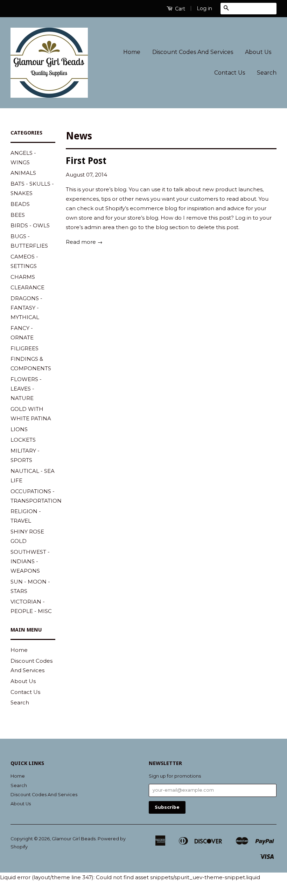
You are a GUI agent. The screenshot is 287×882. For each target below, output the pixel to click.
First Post (86, 161)
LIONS (19, 429)
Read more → (84, 242)
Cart (179, 9)
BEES (17, 215)
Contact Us (229, 72)
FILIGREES (24, 348)
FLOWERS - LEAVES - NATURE (26, 388)
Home (131, 52)
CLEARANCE (27, 287)
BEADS (20, 204)
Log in (204, 8)
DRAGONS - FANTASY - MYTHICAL (26, 308)
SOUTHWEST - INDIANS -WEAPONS (30, 561)
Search (266, 72)
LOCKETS (23, 439)
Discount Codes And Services (192, 52)
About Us (258, 52)
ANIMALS (23, 173)
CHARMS (22, 277)
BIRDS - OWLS (30, 225)
